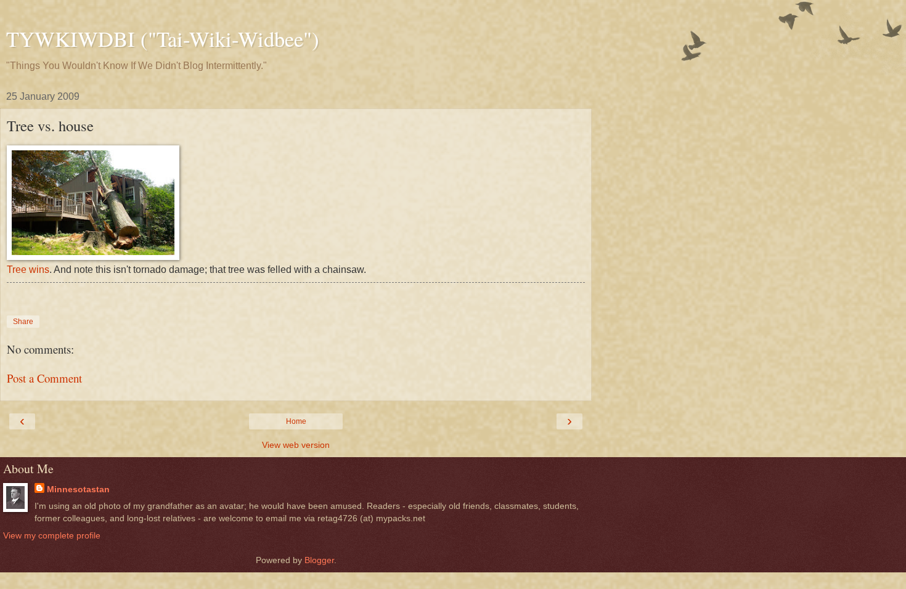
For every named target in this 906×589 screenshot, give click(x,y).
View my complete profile (51, 535)
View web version (296, 445)
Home (296, 421)
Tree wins (28, 269)
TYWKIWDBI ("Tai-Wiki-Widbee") (162, 39)
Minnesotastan (78, 489)
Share (23, 321)
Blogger (319, 560)
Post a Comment (44, 378)
